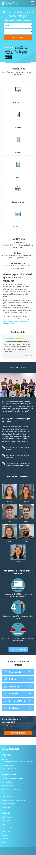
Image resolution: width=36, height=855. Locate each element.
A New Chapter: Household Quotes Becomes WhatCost (17, 321)
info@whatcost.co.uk (9, 769)
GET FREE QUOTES (18, 733)
